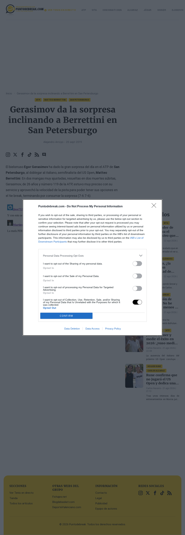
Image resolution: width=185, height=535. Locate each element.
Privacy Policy (113, 328)
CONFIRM (66, 316)
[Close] (155, 206)
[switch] (137, 263)
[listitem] (92, 255)
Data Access (92, 328)
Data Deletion (72, 328)
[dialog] (92, 267)
